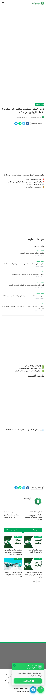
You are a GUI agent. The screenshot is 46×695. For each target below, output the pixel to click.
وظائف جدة (10, 677)
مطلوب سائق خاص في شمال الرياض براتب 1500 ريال (27, 274)
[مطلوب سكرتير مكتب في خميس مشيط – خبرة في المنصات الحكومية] (13, 542)
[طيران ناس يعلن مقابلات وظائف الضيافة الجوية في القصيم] (13, 564)
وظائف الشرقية (10, 674)
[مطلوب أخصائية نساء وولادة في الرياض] (33, 542)
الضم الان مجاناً (26, 681)
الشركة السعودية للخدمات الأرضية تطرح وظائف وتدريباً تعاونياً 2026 (23, 296)
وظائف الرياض (40, 104)
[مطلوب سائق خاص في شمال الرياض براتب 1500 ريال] (33, 564)
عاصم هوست (21, 691)
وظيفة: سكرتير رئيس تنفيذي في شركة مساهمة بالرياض (33, 517)
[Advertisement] (23, 31)
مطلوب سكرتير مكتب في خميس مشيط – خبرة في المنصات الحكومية (23, 264)
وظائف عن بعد (6, 680)
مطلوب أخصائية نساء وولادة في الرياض (32, 253)
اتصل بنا (8, 683)
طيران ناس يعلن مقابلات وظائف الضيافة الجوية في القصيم (26, 285)
